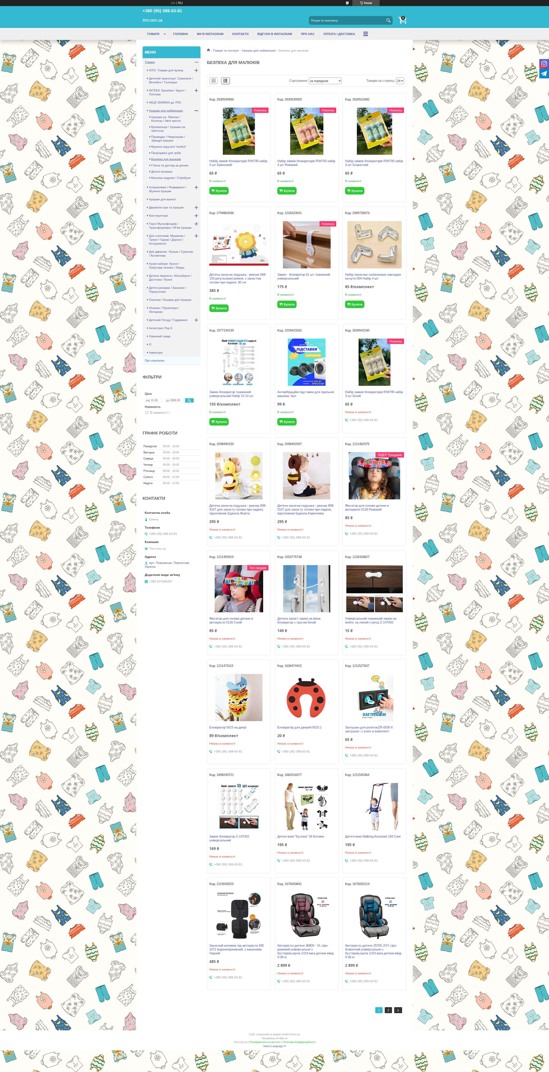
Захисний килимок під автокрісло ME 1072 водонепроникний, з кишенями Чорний (236, 949)
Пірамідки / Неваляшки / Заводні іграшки (168, 138)
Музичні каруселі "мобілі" (168, 146)
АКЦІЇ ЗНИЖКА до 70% (165, 102)
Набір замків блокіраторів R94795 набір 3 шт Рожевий (306, 163)
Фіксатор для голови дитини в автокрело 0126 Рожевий (367, 507)
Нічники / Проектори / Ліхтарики (164, 309)
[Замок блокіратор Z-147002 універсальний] (238, 806)
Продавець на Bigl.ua (275, 1038)
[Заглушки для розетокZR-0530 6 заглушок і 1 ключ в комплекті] (374, 697)
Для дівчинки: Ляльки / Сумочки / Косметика (171, 253)
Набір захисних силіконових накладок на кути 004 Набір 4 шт (373, 276)
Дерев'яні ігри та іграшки (166, 207)
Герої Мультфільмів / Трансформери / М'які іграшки (170, 225)
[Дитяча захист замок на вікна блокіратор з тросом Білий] (306, 588)
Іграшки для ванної (162, 199)
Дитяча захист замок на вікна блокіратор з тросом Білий (298, 620)
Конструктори (158, 215)
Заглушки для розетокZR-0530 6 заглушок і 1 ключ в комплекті (369, 729)
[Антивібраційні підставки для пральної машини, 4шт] (306, 362)
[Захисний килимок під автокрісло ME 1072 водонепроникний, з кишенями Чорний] (238, 915)
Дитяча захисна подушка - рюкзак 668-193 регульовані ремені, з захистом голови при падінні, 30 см (237, 278)
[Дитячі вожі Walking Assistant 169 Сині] (374, 806)
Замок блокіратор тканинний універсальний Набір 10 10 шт (231, 394)
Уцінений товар (159, 336)
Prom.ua (295, 1034)
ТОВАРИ (153, 34)
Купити (221, 191)
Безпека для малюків (166, 159)
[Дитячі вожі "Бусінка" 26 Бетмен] (306, 806)
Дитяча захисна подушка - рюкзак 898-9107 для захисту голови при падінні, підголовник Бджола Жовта (237, 509)
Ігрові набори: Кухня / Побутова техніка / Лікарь (166, 265)
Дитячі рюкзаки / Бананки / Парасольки (167, 289)
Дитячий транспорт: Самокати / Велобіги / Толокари (171, 80)
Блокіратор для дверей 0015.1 (299, 727)
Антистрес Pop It (160, 328)
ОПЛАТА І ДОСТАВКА (339, 34)
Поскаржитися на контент (265, 1042)
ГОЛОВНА (180, 34)
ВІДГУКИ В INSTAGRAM (274, 34)
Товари (150, 62)
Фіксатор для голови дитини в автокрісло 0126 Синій (231, 620)
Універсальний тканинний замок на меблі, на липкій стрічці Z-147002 (370, 620)
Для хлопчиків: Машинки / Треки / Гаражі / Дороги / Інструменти (167, 239)
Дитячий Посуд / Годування (168, 320)
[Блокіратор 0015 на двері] (238, 697)
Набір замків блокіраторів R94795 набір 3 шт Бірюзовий (238, 163)
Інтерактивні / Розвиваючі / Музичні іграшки (167, 189)
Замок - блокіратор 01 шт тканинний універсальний (303, 276)
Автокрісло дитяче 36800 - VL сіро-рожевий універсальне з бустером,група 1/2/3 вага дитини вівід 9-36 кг (305, 951)
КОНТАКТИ (240, 34)
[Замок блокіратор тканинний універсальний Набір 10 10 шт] (238, 362)
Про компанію (154, 360)
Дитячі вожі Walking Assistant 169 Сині (372, 836)
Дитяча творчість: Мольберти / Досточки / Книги (170, 277)
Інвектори (156, 352)
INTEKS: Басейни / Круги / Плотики (167, 92)
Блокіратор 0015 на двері (227, 727)
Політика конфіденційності (299, 1042)
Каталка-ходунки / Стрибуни (171, 177)
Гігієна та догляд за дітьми (169, 165)
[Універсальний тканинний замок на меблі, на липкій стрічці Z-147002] (374, 588)
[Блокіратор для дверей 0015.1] (306, 697)
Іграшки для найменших (259, 50)
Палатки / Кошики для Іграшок (170, 299)
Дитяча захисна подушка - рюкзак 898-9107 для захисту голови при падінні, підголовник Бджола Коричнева (305, 509)
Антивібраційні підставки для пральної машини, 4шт (305, 394)
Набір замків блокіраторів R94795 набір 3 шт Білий (374, 394)
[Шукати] (388, 20)
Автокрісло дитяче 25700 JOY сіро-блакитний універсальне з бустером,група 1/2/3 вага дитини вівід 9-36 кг (373, 951)
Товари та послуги (226, 50)
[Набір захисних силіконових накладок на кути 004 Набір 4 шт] (374, 244)
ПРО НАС (308, 34)
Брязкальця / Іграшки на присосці (168, 128)
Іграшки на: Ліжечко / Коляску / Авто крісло (166, 118)
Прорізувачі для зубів (166, 153)
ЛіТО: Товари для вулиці (166, 70)
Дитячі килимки (161, 171)
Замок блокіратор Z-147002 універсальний (229, 838)
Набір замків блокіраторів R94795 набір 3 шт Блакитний (374, 163)
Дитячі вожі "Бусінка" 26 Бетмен (300, 836)
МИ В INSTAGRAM (210, 34)
